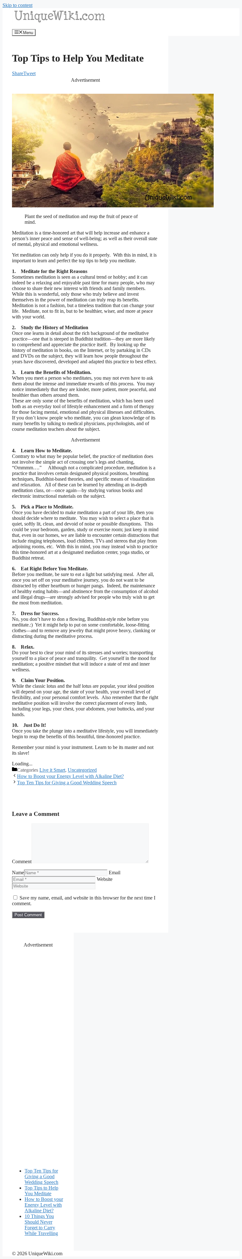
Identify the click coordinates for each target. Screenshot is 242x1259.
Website (104, 879)
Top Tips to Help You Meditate (41, 1190)
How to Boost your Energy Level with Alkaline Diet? (70, 776)
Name (18, 872)
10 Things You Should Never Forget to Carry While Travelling (41, 1225)
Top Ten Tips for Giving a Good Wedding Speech (67, 782)
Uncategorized (82, 770)
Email (114, 872)
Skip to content (17, 5)
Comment (22, 861)
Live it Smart (52, 770)
